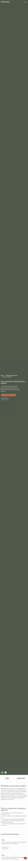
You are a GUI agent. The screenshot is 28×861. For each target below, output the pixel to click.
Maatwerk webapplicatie (11, 375)
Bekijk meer (5, 848)
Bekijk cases (5, 398)
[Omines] (5, 2)
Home (2, 375)
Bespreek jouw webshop (7, 395)
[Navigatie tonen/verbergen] (25, 2)
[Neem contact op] (25, 858)
